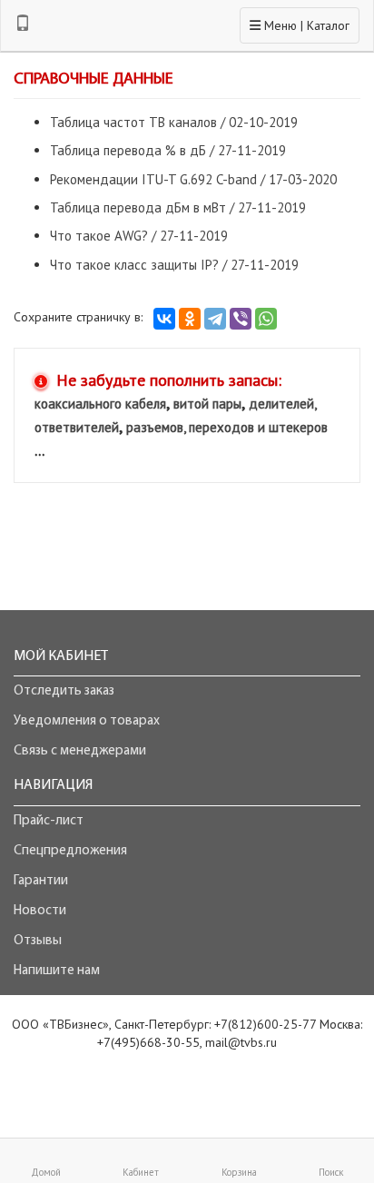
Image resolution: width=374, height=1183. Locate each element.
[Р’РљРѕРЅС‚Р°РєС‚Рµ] (164, 319)
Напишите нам (57, 971)
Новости (40, 911)
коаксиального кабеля (100, 403)
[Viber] (240, 319)
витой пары (207, 403)
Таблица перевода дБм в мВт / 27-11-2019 (178, 207)
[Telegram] (215, 319)
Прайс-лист (49, 821)
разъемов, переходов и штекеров (227, 427)
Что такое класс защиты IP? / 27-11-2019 (174, 264)
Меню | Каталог (299, 25)
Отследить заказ (64, 691)
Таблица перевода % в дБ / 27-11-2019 (168, 150)
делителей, (283, 403)
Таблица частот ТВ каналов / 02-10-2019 (174, 122)
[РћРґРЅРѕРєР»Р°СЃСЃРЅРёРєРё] (190, 319)
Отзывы (38, 941)
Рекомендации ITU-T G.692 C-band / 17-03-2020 (193, 179)
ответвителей (76, 427)
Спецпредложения (70, 851)
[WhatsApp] (266, 319)
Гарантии (41, 881)
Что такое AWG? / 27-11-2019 (139, 235)
